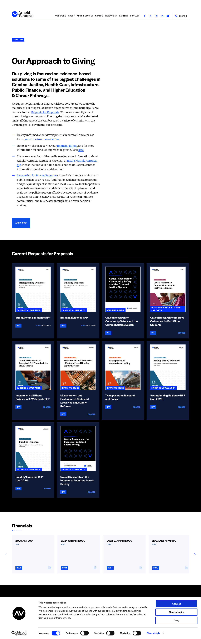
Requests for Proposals (45, 112)
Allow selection (176, 612)
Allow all (176, 603)
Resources (111, 16)
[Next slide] (195, 554)
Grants (99, 16)
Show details (153, 633)
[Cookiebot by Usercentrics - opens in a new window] (19, 633)
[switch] (84, 633)
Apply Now (21, 223)
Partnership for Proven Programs (37, 175)
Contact (134, 16)
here (81, 150)
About (71, 16)
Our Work (60, 16)
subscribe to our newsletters (42, 139)
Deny (176, 620)
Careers (123, 16)
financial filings (67, 146)
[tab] (12, 530)
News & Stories (85, 16)
